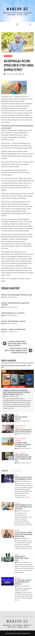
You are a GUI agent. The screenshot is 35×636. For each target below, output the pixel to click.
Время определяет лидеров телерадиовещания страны (23, 478)
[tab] (10, 470)
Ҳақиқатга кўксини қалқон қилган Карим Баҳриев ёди (23, 431)
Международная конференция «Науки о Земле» (22, 558)
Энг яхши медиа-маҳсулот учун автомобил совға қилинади (23, 582)
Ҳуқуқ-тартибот (19, 427)
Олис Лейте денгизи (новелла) (21, 418)
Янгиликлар (21, 386)
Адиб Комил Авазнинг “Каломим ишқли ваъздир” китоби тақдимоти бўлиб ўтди (23, 458)
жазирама (13, 279)
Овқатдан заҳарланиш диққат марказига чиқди (16, 295)
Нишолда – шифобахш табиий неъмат (13, 329)
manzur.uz (17, 8)
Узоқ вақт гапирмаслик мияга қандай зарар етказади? (15, 304)
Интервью (23, 425)
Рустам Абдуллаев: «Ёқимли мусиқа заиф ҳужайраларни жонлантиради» (23, 534)
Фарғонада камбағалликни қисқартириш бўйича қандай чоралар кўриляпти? (17, 343)
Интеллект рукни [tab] (16, 471)
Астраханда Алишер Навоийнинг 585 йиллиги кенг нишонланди (23, 444)
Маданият (13, 386)
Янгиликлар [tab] (4, 471)
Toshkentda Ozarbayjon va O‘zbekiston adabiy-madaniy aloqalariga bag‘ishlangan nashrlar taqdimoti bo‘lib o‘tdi (16, 392)
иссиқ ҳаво (21, 279)
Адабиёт (6, 386)
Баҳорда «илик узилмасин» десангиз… (13, 321)
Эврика (16, 475)
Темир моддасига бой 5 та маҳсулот (13, 313)
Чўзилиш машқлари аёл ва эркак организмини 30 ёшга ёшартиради (23, 507)
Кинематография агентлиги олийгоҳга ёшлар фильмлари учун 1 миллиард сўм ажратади (15, 350)
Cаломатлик (8, 56)
